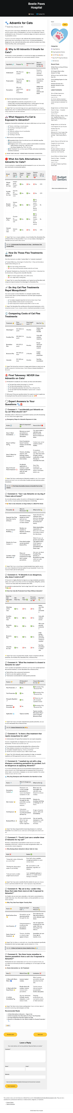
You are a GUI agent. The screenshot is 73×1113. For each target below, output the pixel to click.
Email (27, 1066)
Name (7, 1066)
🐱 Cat (7, 1025)
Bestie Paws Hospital (36, 5)
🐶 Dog (57, 55)
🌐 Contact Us (40, 14)
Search (52, 21)
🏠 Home (31, 14)
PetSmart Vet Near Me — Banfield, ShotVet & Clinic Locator (57, 85)
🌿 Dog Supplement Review (58, 52)
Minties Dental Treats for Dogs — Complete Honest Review (59, 110)
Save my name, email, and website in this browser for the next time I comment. (23, 1082)
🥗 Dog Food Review (62, 57)
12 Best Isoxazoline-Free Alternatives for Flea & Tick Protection (24, 1015)
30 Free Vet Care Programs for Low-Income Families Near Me (59, 126)
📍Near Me (54, 57)
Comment (8, 1049)
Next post (40, 1034)
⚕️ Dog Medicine (55, 49)
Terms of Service (10, 1104)
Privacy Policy (10, 1102)
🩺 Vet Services (55, 60)
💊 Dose (61, 55)
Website (7, 1074)
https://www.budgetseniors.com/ (59, 188)
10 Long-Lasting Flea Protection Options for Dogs (20, 1017)
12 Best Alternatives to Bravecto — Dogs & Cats (20, 1014)
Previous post (10, 1034)
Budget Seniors (55, 108)
